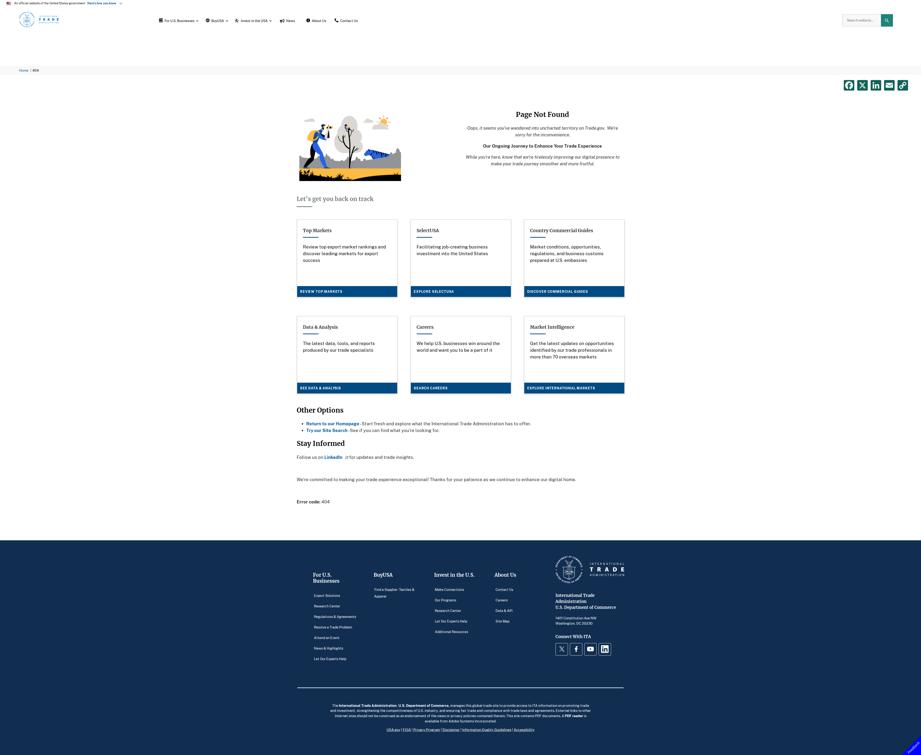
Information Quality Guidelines (486, 729)
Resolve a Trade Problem (333, 627)
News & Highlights (328, 648)
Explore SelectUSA (434, 291)
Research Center (327, 606)
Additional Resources (451, 632)
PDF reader (574, 716)
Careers (502, 600)
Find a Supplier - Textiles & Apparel (394, 593)
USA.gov (393, 729)
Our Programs (445, 600)
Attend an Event (326, 638)
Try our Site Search (327, 430)
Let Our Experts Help (330, 659)
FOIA (407, 729)
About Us (505, 575)
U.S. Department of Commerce (423, 705)
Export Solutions (327, 596)
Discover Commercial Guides (557, 291)
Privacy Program (426, 729)
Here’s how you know (102, 3)
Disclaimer (451, 729)
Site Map (502, 621)
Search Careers (431, 388)
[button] (178, 20)
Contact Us (504, 590)
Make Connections (449, 590)
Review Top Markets (321, 291)
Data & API (504, 611)
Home (23, 70)
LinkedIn (333, 457)
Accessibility (524, 729)
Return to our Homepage (332, 423)
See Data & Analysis (320, 388)
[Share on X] (862, 85)
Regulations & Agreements (335, 617)
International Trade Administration (368, 705)
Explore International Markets (561, 388)
